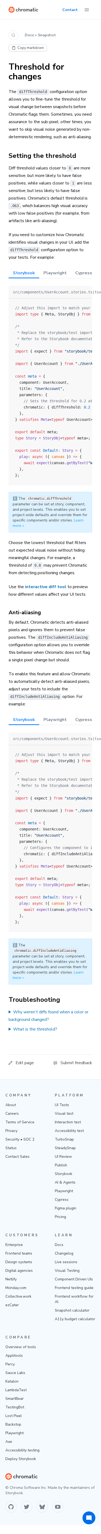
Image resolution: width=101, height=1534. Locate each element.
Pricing (60, 1216)
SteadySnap (65, 1147)
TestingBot (14, 1407)
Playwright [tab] (55, 273)
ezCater (12, 1305)
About (10, 1104)
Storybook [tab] (24, 273)
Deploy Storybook (20, 1458)
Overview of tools (20, 1347)
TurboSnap (64, 1139)
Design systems (18, 1262)
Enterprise (14, 1244)
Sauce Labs (15, 1372)
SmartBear (14, 1398)
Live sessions (66, 1262)
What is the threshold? (35, 1029)
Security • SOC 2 (19, 1139)
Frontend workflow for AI (74, 1299)
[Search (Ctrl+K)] (13, 35)
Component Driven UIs (74, 1279)
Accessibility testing (22, 1450)
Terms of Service (19, 1122)
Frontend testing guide (74, 1287)
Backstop (13, 1424)
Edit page (25, 1063)
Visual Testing (67, 1270)
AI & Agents (65, 1182)
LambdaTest (16, 1390)
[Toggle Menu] (86, 9)
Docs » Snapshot (40, 35)
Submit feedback (76, 1063)
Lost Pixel (13, 1415)
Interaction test (68, 1122)
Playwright (64, 1191)
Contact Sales (17, 1156)
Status (11, 1147)
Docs (59, 1244)
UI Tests (62, 1104)
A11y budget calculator (75, 1319)
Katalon (12, 1381)
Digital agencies (19, 1270)
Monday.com (15, 1287)
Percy (10, 1364)
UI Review (63, 1156)
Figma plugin (65, 1208)
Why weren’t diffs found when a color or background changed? (48, 1015)
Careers (12, 1113)
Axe (8, 1441)
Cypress (61, 1199)
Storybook (63, 1173)
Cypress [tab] (83, 273)
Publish (61, 1165)
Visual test (64, 1113)
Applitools (14, 1355)
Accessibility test (69, 1130)
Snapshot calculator (72, 1310)
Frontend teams (18, 1253)
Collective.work (18, 1296)
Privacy (11, 1130)
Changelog (64, 1253)
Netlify (11, 1279)
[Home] (23, 10)
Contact (70, 9)
